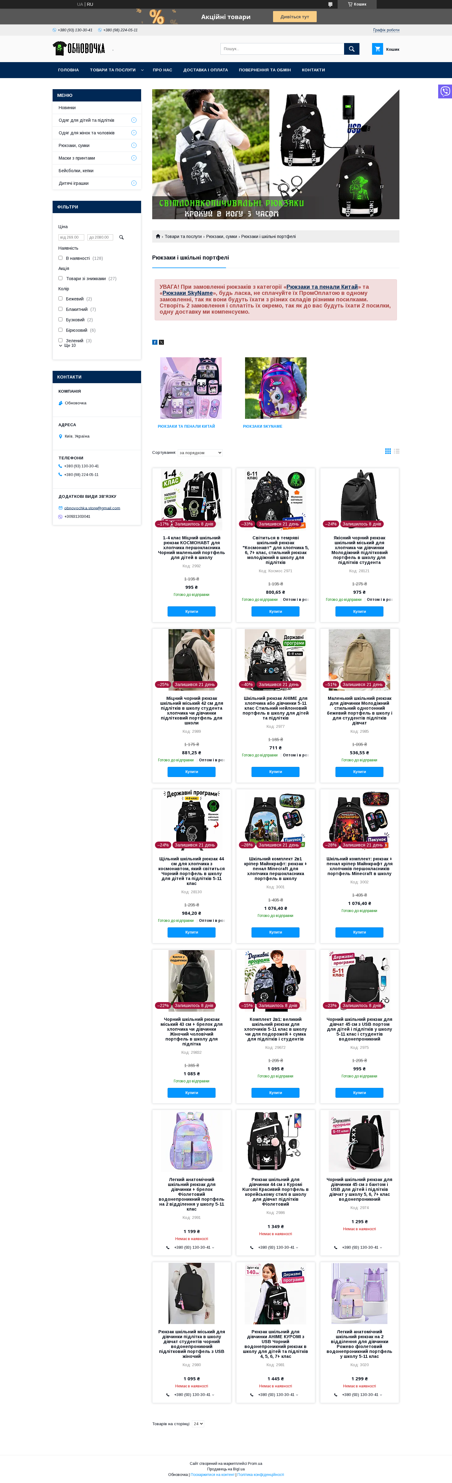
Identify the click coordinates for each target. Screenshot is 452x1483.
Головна (68, 70)
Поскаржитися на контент (213, 1475)
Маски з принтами (77, 158)
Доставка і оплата (205, 70)
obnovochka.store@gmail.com (92, 508)
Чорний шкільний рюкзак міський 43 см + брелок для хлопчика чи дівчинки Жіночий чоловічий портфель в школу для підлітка (192, 1031)
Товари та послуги (113, 70)
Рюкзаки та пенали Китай (322, 287)
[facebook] (154, 343)
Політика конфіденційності (260, 1475)
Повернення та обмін (265, 70)
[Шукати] (351, 49)
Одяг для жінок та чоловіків (87, 132)
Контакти (313, 70)
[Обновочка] (79, 54)
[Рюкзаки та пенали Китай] (190, 388)
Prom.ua (255, 1463)
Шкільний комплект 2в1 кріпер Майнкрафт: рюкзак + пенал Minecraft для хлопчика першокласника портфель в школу (275, 868)
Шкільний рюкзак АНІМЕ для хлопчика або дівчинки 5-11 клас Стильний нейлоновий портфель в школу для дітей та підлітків (276, 708)
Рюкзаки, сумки (221, 236)
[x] (161, 343)
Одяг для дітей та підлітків (86, 120)
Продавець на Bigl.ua (226, 1469)
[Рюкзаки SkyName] (276, 388)
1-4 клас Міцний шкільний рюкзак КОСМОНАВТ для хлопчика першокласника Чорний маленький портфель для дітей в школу (191, 547)
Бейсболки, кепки (76, 170)
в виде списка (396, 452)
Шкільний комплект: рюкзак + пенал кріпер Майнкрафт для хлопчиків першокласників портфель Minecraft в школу (360, 866)
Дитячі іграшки (74, 183)
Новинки (67, 107)
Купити (191, 611)
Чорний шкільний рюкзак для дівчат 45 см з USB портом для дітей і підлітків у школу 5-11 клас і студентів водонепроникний (359, 1029)
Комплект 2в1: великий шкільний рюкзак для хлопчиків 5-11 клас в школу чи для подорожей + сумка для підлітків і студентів (275, 1029)
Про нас (162, 70)
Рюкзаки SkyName (188, 293)
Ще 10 (70, 345)
